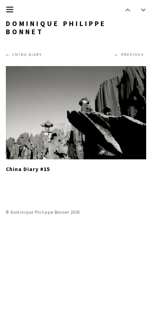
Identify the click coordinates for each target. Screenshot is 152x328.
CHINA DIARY (27, 54)
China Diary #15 (28, 169)
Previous (132, 54)
